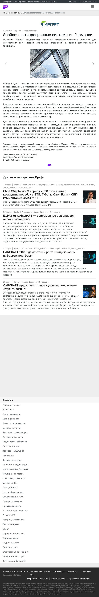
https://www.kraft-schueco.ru (21, 157)
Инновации (55, 212)
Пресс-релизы (14, 13)
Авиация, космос (11, 405)
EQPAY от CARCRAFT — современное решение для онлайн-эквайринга (39, 217)
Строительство (30, 31)
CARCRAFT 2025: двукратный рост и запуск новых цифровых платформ (39, 253)
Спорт (6, 529)
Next (93, 63)
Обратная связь (58, 579)
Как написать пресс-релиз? (65, 571)
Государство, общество (49, 185)
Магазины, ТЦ (10, 483)
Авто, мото (27, 212)
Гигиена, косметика (13, 437)
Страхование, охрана (13, 533)
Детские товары (11, 446)
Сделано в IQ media (12, 575)
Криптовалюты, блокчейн (72, 185)
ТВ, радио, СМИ (11, 542)
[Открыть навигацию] (92, 6)
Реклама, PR (9, 515)
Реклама (44, 579)
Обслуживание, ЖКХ (13, 496)
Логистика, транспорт (14, 478)
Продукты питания (12, 501)
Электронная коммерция (15, 552)
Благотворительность (14, 423)
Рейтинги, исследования (73, 248)
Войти (74, 2)
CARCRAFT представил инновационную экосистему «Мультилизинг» (40, 287)
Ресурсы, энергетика (13, 519)
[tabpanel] (49, 63)
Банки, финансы (29, 185)
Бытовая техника (11, 428)
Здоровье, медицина (13, 450)
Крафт (18, 31)
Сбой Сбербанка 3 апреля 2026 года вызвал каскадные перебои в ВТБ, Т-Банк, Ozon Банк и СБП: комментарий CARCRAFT (40, 194)
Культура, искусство (13, 473)
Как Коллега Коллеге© (14, 561)
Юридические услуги (13, 556)
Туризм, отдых (10, 547)
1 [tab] (47, 80)
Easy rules (86, 571)
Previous (5, 63)
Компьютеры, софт (12, 460)
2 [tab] (51, 80)
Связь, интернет (25, 187)
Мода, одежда (10, 487)
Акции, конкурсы (11, 414)
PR (4, 13)
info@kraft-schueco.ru (19, 160)
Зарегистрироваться (88, 2)
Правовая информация (79, 579)
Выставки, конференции (15, 432)
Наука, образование (13, 492)
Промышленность (12, 506)
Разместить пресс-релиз (38, 571)
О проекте (32, 579)
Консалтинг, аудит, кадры (15, 464)
